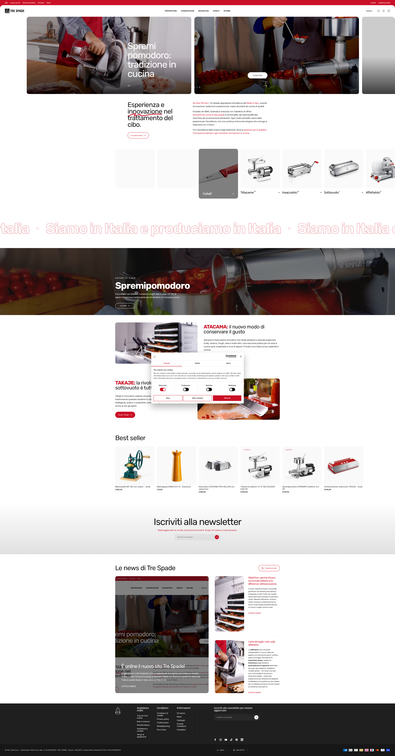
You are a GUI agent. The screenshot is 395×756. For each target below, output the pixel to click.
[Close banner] (241, 356)
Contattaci (181, 730)
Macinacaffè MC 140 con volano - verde (132, 486)
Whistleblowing (163, 726)
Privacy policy (163, 719)
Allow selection (197, 398)
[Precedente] (130, 86)
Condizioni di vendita (162, 714)
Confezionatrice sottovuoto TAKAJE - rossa (343, 486)
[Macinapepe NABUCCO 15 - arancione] (176, 465)
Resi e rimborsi (143, 721)
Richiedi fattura (143, 725)
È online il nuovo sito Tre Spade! (153, 666)
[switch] (186, 389)
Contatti (373, 2)
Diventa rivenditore (29, 2)
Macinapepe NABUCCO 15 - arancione (174, 486)
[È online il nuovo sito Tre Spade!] (162, 634)
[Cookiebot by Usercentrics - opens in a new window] (227, 356)
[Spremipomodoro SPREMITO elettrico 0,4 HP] (302, 465)
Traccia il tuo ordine (142, 717)
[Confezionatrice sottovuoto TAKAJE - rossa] (343, 465)
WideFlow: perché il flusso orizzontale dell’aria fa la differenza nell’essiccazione (262, 580)
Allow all (227, 398)
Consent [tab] (167, 363)
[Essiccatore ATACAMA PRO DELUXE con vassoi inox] (218, 465)
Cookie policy (163, 722)
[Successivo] (265, 86)
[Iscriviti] (217, 537)
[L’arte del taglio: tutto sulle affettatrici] (229, 666)
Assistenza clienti (384, 2)
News (49, 2)
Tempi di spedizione (141, 735)
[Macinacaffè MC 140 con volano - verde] (135, 465)
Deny (168, 398)
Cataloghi (181, 720)
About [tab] (228, 363)
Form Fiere (161, 730)
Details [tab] (197, 363)
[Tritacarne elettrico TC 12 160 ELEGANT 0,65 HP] (260, 465)
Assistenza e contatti (142, 730)
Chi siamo (41, 2)
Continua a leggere (128, 686)
